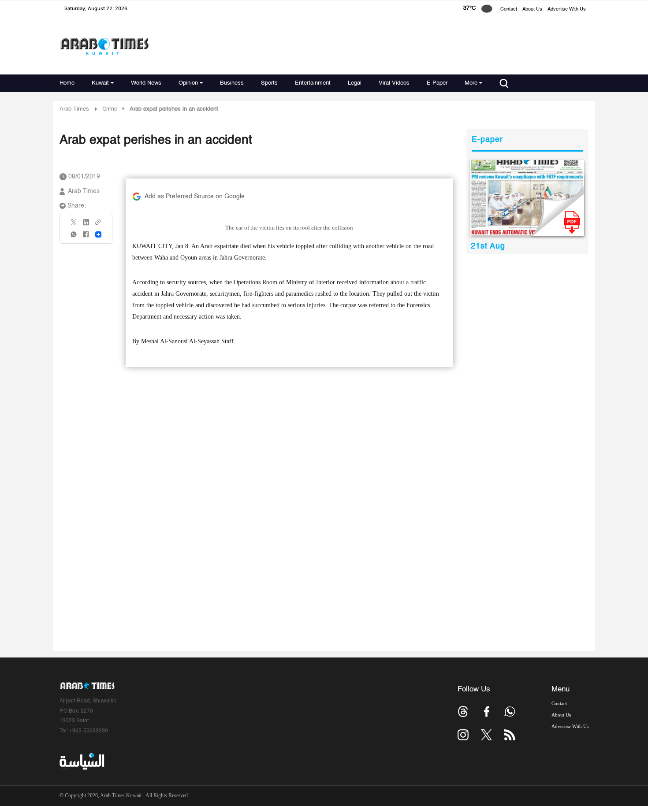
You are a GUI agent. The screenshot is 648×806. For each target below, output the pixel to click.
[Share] (98, 234)
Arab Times (74, 109)
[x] (486, 734)
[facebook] (86, 237)
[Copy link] (98, 225)
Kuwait (100, 83)
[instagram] (463, 734)
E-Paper (437, 83)
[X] (74, 225)
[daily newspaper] (527, 198)
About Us (532, 9)
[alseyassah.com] (81, 761)
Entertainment (313, 83)
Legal (354, 83)
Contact (508, 9)
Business (232, 83)
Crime (109, 109)
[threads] (463, 711)
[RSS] (509, 734)
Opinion (188, 83)
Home (67, 83)
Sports (269, 83)
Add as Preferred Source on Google (195, 196)
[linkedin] (86, 225)
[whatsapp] (74, 237)
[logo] (104, 46)
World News (146, 83)
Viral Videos (394, 83)
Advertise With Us (566, 9)
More (471, 83)
